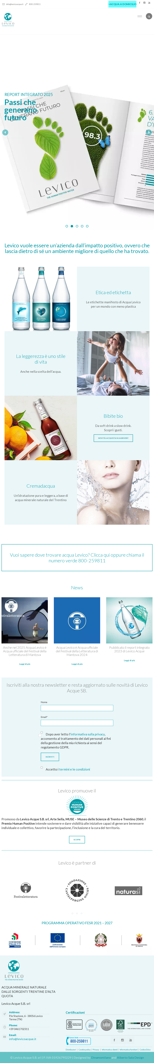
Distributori (71, 1049)
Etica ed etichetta (113, 292)
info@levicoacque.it (15, 4)
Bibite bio (113, 416)
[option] (25, 891)
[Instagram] (144, 3)
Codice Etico (145, 1049)
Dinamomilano (101, 1057)
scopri (14, 127)
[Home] (8, 25)
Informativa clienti (109, 1049)
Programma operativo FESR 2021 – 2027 (77, 923)
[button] (72, 913)
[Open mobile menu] (140, 16)
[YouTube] (149, 3)
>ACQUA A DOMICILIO (122, 4)
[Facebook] (139, 3)
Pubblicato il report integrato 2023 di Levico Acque (129, 649)
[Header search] (149, 16)
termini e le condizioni (74, 769)
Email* (44, 716)
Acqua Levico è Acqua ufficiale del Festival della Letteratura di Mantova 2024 (77, 651)
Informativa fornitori (128, 1049)
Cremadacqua (40, 486)
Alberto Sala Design (130, 1057)
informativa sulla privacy (88, 734)
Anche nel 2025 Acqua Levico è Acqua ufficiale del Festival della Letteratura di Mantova (24, 651)
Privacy (96, 1049)
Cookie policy (85, 1049)
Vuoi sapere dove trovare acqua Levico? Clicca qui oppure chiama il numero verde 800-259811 (77, 557)
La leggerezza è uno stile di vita (40, 359)
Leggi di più (24, 664)
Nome (44, 702)
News (77, 587)
